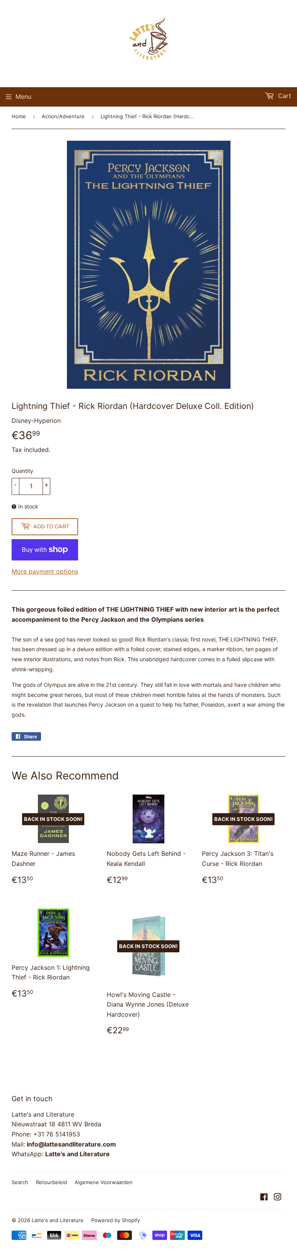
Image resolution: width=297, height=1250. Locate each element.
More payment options (45, 571)
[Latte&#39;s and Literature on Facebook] (264, 1198)
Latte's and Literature (58, 1220)
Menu (23, 96)
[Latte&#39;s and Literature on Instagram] (278, 1198)
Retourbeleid (51, 1182)
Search (20, 1182)
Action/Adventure (63, 116)
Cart (283, 96)
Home (19, 116)
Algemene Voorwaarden (104, 1182)
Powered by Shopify (115, 1220)
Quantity (22, 470)
